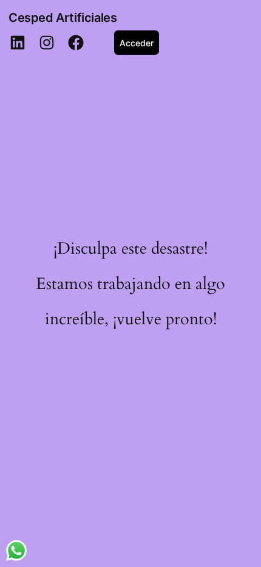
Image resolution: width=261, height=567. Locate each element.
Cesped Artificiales (62, 17)
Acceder (137, 43)
